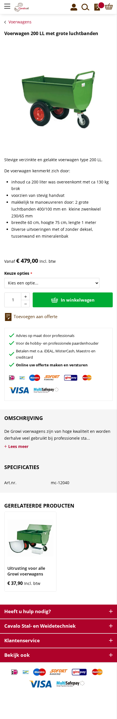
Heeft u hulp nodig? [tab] (27, 611)
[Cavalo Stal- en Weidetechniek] (27, 7)
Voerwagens (20, 22)
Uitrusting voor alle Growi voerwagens (26, 571)
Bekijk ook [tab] (17, 655)
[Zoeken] (85, 7)
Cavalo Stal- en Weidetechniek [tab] (40, 626)
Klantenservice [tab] (22, 640)
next (109, 552)
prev (9, 552)
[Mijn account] (73, 7)
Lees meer (18, 446)
